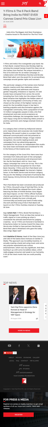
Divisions (27, 357)
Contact (24, 361)
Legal (11, 361)
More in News (24, 330)
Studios (26, 365)
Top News (10, 282)
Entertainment (26, 372)
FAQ (17, 361)
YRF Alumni (34, 361)
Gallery (36, 357)
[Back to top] (41, 424)
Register (18, 415)
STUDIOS (24, 369)
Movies (19, 357)
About (11, 357)
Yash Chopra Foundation (24, 376)
